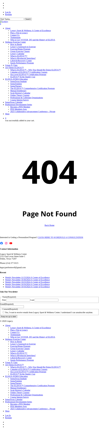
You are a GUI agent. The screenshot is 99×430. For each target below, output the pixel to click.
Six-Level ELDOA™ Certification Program (28, 372)
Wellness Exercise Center (15, 339)
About (7, 325)
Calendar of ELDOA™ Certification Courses (28, 369)
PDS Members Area (18, 406)
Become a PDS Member (20, 404)
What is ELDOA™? (18, 353)
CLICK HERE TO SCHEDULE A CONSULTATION (60, 237)
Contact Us (14, 332)
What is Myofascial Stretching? (23, 355)
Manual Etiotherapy (18, 388)
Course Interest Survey (19, 397)
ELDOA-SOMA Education (16, 376)
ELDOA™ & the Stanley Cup (22, 374)
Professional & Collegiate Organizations (26, 395)
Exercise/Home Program (20, 346)
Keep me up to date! (8, 317)
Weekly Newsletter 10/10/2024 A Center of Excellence (27, 287)
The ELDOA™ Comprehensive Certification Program (32, 385)
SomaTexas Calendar (13, 399)
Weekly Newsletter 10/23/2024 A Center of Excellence (27, 282)
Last (32, 300)
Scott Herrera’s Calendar (20, 390)
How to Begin (16, 342)
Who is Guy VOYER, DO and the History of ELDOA (32, 337)
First (4, 300)
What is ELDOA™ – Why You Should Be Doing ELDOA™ (35, 367)
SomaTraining (16, 381)
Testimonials (15, 335)
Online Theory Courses (19, 392)
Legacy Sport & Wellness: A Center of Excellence (30, 328)
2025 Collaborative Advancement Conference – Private (32, 409)
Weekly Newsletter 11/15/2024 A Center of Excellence (27, 277)
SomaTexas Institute (18, 379)
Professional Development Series (18, 402)
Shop (7, 411)
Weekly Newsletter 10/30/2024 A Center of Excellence (27, 280)
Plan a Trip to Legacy (19, 330)
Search (28, 19)
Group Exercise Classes (20, 348)
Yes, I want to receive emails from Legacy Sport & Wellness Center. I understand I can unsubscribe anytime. (49, 312)
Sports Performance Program (22, 360)
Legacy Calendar (17, 351)
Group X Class (11, 362)
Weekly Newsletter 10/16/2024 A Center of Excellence (27, 284)
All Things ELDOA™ (14, 365)
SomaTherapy (16, 383)
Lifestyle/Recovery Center (21, 358)
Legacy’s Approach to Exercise (23, 344)
